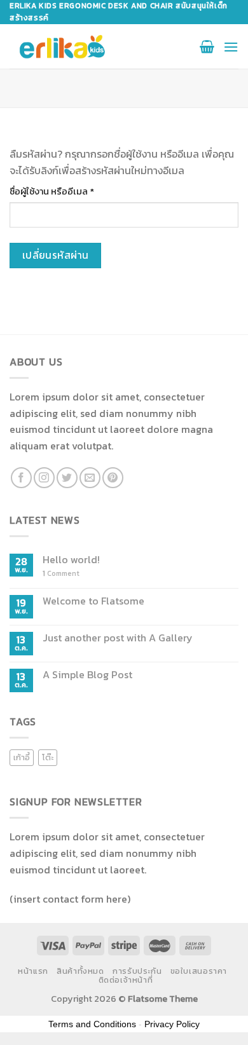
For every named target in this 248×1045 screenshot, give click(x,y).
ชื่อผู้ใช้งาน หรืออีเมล (67, 191)
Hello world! (71, 560)
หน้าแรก (33, 971)
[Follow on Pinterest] (112, 477)
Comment (61, 574)
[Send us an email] (89, 477)
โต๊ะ (47, 757)
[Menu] (230, 46)
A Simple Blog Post (87, 675)
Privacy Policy (172, 1024)
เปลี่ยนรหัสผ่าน (55, 255)
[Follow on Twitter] (67, 477)
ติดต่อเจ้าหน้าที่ (126, 980)
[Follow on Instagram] (44, 477)
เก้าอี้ (21, 757)
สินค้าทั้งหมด (80, 971)
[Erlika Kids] (62, 46)
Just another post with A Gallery (118, 638)
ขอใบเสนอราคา (198, 971)
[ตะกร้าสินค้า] (207, 46)
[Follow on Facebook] (21, 477)
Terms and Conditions (92, 1024)
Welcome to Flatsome (93, 601)
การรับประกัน (137, 971)
